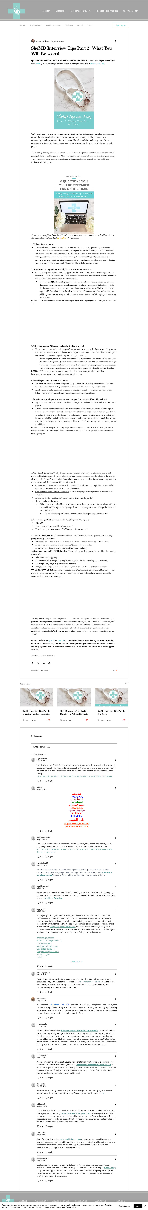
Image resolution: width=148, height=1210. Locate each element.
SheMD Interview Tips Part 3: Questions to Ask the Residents (74, 712)
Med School (69, 25)
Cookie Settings (124, 1206)
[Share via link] (49, 663)
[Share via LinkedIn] (44, 663)
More (89, 25)
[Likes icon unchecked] (38, 781)
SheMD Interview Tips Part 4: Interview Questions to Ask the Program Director (36, 712)
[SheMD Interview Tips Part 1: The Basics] (111, 697)
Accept (138, 1206)
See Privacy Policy (69, 1207)
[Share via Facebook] (32, 663)
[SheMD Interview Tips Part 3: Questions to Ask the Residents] (74, 697)
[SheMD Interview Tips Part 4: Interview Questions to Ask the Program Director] (36, 697)
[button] (107, 25)
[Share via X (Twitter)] (38, 663)
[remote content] (74, 324)
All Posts (22, 25)
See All (126, 683)
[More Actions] (115, 759)
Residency (51, 655)
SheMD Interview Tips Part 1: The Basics (111, 712)
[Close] (145, 1206)
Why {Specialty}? (35, 25)
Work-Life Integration (53, 25)
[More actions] (115, 41)
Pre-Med (80, 25)
